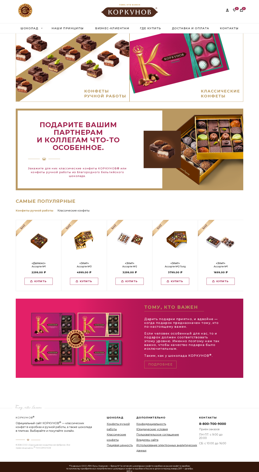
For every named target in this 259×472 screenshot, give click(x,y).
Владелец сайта (147, 440)
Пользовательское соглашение (157, 434)
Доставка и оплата (190, 28)
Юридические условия (152, 429)
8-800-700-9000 (212, 424)
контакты (229, 28)
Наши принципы (68, 28)
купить (40, 281)
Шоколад (29, 28)
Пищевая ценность (120, 445)
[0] (234, 10)
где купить (150, 28)
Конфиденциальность (151, 424)
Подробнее (160, 364)
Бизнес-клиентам (112, 28)
